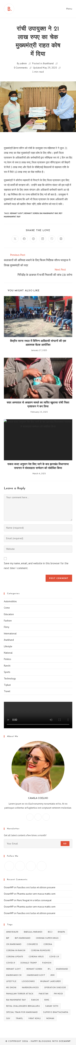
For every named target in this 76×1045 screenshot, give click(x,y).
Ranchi (7, 665)
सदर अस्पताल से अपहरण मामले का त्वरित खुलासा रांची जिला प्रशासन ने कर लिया (38, 404)
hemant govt (16, 213)
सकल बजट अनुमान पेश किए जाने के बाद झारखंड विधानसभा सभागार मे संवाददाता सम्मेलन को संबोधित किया (38, 466)
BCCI (50, 931)
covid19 (10, 962)
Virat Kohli (34, 1018)
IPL (49, 968)
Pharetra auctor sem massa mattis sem (36, 893)
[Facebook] (29, 817)
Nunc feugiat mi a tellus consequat (34, 900)
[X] (46, 817)
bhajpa (61, 931)
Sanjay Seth (51, 1006)
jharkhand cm (14, 975)
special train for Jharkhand (22, 1012)
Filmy (6, 627)
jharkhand (62, 968)
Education (9, 614)
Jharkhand (48, 63)
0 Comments (21, 67)
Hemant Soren (31, 213)
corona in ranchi (15, 950)
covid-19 (54, 956)
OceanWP (8, 887)
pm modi (58, 993)
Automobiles (10, 601)
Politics (7, 659)
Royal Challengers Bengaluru (23, 1006)
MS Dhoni (11, 987)
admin (23, 63)
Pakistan (43, 993)
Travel (7, 691)
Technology (10, 678)
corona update (14, 956)
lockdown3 (28, 981)
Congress (32, 944)
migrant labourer (50, 981)
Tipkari (7, 684)
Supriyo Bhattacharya (55, 1012)
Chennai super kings (47, 938)
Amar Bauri (12, 931)
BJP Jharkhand (22, 938)
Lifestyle (8, 646)
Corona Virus (36, 956)
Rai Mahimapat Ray (49, 213)
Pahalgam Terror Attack (19, 993)
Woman (50, 1018)
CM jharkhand (14, 944)
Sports (7, 672)
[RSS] (41, 866)
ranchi (35, 999)
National (8, 652)
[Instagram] (38, 817)
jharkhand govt (36, 975)
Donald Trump (29, 962)
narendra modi (30, 987)
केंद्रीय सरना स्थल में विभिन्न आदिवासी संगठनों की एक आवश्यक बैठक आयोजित (38, 343)
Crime (7, 607)
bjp (7, 938)
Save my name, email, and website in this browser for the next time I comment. (36, 566)
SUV (8, 1018)
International (10, 633)
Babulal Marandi (33, 931)
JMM (52, 975)
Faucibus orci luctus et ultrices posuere (36, 887)
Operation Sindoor (55, 987)
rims (46, 999)
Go (65, 843)
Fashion (8, 620)
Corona (47, 944)
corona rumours (40, 950)
